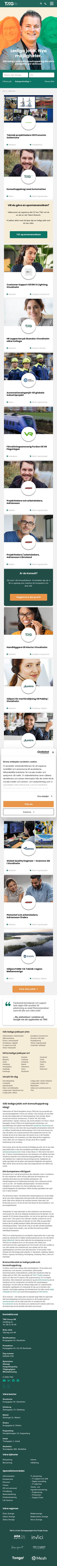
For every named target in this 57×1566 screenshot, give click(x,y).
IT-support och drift (9, 1045)
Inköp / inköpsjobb (9, 1048)
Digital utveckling (39, 1481)
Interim (33, 1460)
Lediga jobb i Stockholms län (13, 1090)
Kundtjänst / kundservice (40, 294)
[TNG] (11, 3)
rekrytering (37, 1126)
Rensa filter (49, 81)
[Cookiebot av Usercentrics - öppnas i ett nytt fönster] (37, 752)
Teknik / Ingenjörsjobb (39, 196)
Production (36, 1495)
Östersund (43, 1069)
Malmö (23, 1064)
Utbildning (34, 1463)
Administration (9, 1476)
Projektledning (37, 145)
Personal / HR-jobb (38, 348)
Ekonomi (6, 1482)
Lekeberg (24, 1060)
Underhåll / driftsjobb (37, 1045)
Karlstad (11, 564)
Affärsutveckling (8, 1038)
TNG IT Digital (37, 1275)
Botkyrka (6, 1060)
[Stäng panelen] (53, 752)
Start (4, 91)
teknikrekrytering (43, 1280)
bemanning (46, 1126)
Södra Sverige (9, 1520)
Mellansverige (36, 1513)
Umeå (42, 1060)
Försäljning (7, 1491)
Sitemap (6, 1364)
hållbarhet (10, 1240)
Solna (23, 1069)
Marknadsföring (9, 1494)
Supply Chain (37, 1497)
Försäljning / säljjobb (39, 708)
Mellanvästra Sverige (39, 1517)
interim (5, 1128)
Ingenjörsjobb (8, 1086)
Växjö (42, 1064)
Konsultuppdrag (8, 1081)
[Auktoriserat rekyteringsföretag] (8, 1386)
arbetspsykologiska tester (12, 1152)
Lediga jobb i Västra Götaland (41, 1081)
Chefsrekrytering (10, 1497)
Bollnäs (11, 979)
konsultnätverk (8, 1304)
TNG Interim (43, 1292)
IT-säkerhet (37, 1484)
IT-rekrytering (36, 1476)
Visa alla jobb (27, 989)
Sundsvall (43, 1057)
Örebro (10, 196)
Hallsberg (11, 924)
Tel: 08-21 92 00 (9, 1325)
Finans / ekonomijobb (10, 1041)
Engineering (37, 1492)
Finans (5, 1485)
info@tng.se (8, 1322)
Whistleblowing (10, 1372)
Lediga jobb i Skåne (10, 1093)
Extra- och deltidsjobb (10, 1088)
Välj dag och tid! (9, 1332)
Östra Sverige (8, 1513)
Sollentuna (25, 1067)
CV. (37, 1152)
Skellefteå (7, 1446)
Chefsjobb (6, 1083)
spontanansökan (9, 1301)
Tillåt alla (28, 804)
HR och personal (10, 1488)
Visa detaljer (43, 796)
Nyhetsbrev (8, 1361)
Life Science (8, 1500)
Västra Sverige (9, 1517)
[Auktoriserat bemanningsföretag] (4, 1386)
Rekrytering (7, 1460)
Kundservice (8, 1479)
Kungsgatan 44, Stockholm (14, 1340)
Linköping (24, 1062)
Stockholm (12, 145)
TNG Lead (16, 1292)
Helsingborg (12, 456)
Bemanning (7, 1463)
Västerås (11, 510)
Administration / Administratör (13, 1036)
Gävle (5, 1062)
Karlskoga (6, 1071)
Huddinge (6, 1069)
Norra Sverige (36, 1520)
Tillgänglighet (9, 1369)
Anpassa (27, 812)
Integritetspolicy (10, 1367)
